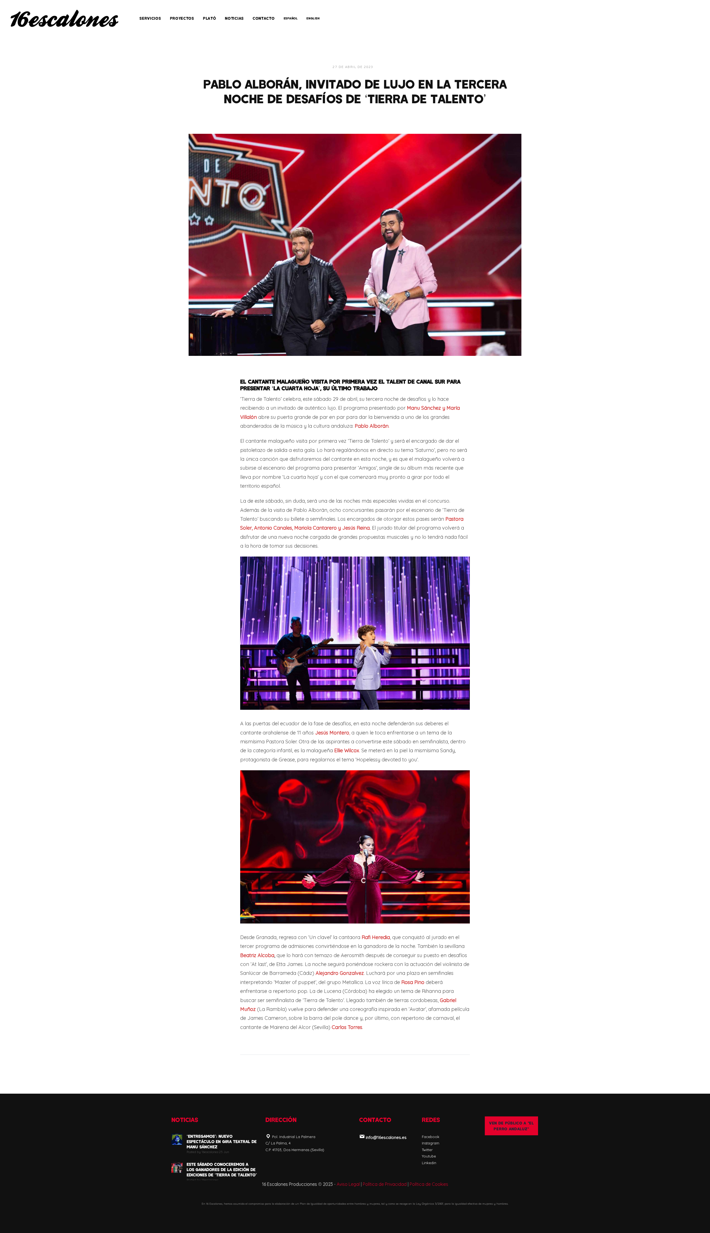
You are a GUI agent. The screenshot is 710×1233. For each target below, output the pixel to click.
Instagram (430, 1143)
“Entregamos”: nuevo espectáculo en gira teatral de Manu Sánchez (222, 1141)
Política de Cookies (429, 1184)
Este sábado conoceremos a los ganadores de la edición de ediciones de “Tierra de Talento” (222, 1169)
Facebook (430, 1136)
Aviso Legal (348, 1184)
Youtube (429, 1156)
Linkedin (429, 1163)
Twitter (427, 1150)
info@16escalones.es (386, 1137)
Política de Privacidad (385, 1184)
